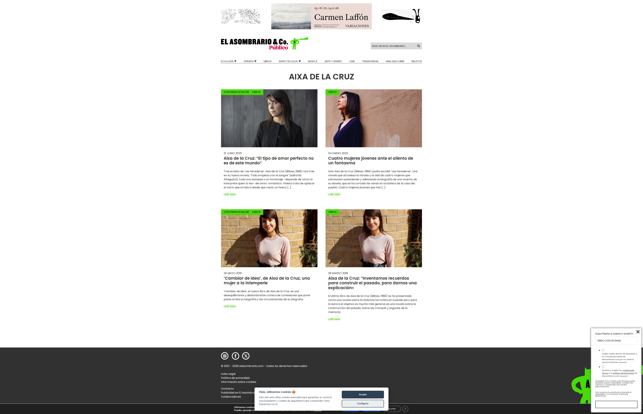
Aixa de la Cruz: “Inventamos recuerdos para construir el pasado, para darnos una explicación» (372, 283)
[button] (264, 43)
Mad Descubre (395, 61)
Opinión (249, 61)
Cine (352, 61)
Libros (268, 61)
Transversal (370, 61)
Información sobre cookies (238, 382)
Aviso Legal (228, 374)
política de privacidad (623, 373)
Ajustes (392, 408)
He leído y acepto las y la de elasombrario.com (619, 373)
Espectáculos (288, 61)
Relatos (417, 61)
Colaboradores (231, 397)
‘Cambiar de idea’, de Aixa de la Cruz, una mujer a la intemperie (267, 280)
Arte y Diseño (333, 61)
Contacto (227, 389)
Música (312, 61)
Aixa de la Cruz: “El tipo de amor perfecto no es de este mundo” (269, 160)
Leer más (230, 194)
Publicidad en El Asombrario (239, 393)
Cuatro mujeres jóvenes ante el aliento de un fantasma (370, 160)
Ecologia (227, 61)
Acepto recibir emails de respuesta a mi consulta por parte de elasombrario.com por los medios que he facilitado (619, 357)
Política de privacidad (235, 378)
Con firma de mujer (236, 92)
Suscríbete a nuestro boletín (614, 333)
